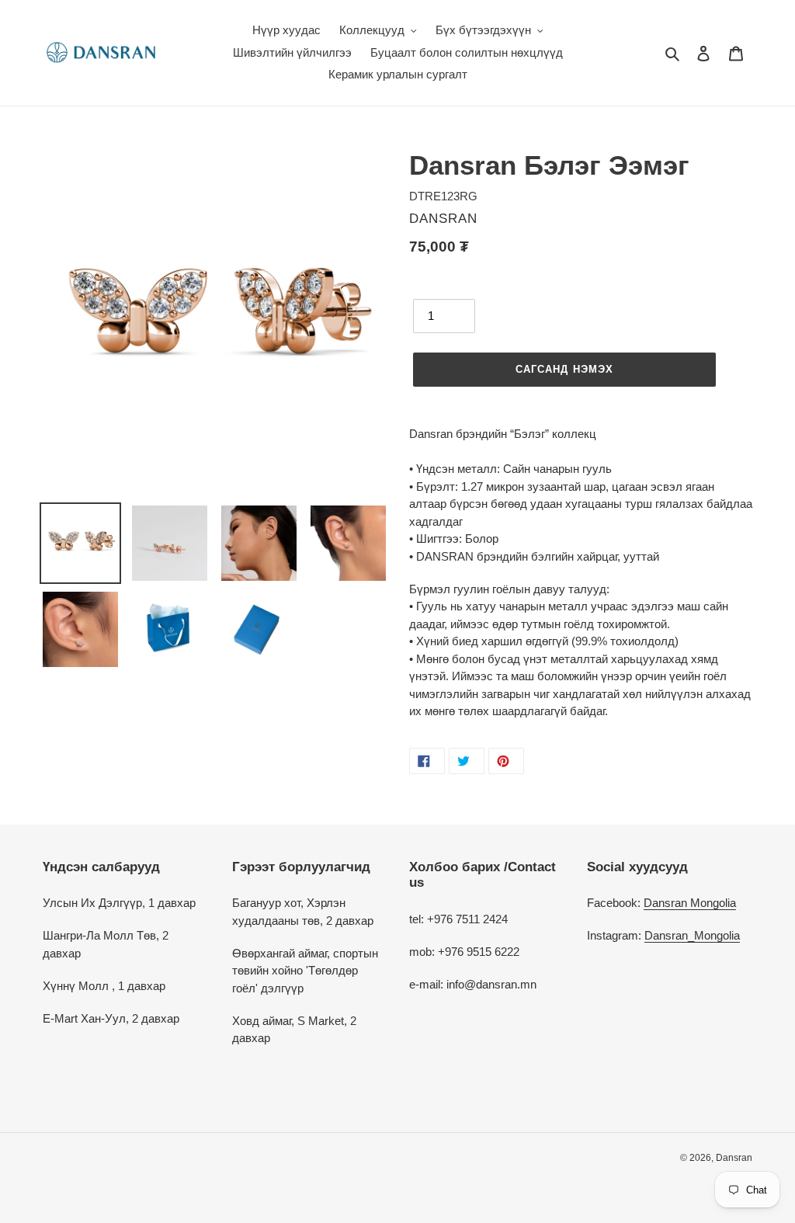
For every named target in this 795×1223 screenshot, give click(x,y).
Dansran (734, 1157)
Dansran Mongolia (690, 902)
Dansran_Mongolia (692, 935)
